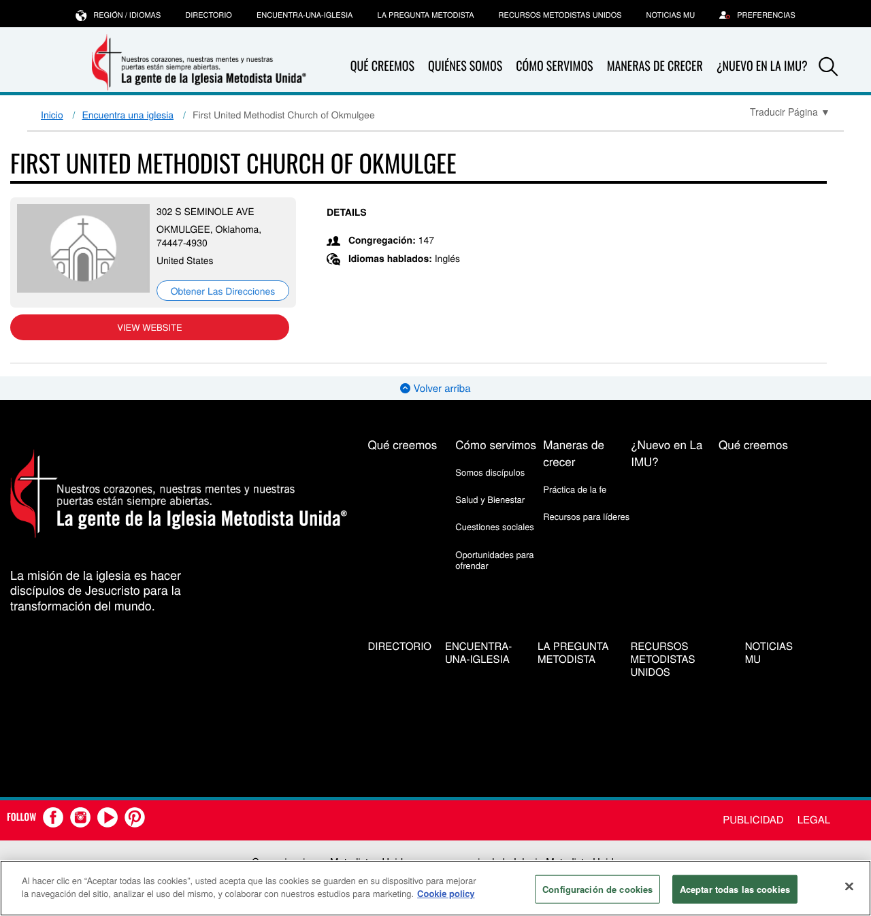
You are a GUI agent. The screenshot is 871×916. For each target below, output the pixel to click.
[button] (828, 67)
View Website (149, 327)
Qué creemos (382, 66)
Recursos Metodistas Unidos (560, 15)
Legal (814, 820)
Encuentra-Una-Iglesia (305, 15)
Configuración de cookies (597, 889)
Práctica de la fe (574, 488)
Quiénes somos (465, 66)
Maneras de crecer (655, 66)
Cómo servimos (554, 66)
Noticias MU (670, 15)
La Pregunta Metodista (425, 15)
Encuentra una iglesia (128, 114)
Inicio (52, 114)
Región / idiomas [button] (127, 15)
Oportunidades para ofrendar (494, 560)
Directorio (208, 15)
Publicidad (753, 820)
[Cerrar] (849, 886)
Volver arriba (440, 388)
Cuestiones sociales (494, 526)
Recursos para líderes (586, 516)
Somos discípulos (490, 471)
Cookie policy (446, 893)
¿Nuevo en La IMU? (762, 66)
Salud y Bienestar (490, 499)
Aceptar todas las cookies (735, 889)
